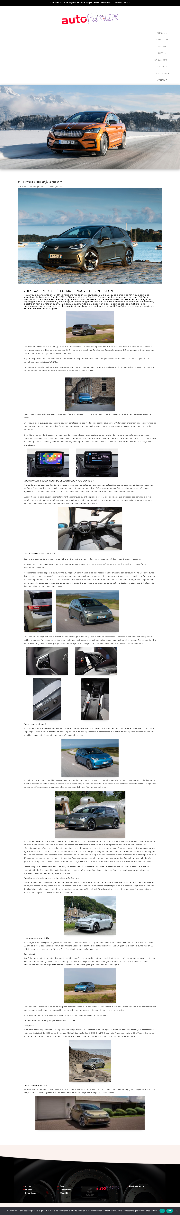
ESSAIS (59, 186)
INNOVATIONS (160, 60)
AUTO (160, 53)
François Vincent (29, 186)
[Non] (176, 1210)
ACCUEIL (161, 33)
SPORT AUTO (160, 73)
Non (170, 1211)
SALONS (162, 46)
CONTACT (162, 80)
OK (162, 1211)
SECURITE (162, 67)
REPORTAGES (162, 40)
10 (100, 163)
